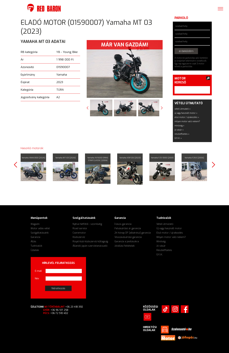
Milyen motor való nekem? (171, 236)
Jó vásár (161, 245)
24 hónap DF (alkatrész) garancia (132, 232)
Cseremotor (79, 232)
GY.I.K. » (178, 137)
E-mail (38, 270)
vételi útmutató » (182, 108)
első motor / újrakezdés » (187, 116)
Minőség (160, 241)
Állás (33, 241)
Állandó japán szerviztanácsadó (90, 245)
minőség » (179, 125)
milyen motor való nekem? (187, 121)
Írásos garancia (122, 223)
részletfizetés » (182, 133)
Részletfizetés (164, 249)
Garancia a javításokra (126, 241)
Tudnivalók (36, 245)
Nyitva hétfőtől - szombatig (87, 223)
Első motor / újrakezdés (169, 232)
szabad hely (181, 26)
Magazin (35, 223)
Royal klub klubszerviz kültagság (90, 241)
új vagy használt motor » (186, 112)
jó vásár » (179, 129)
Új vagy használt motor (169, 228)
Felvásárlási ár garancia (127, 228)
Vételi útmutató (164, 223)
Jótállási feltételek (124, 245)
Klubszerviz (79, 236)
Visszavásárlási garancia (128, 236)
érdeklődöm (192, 50)
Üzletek (35, 249)
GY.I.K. (159, 254)
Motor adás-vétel (40, 228)
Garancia (35, 236)
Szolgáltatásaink (40, 232)
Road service (80, 228)
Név (37, 278)
